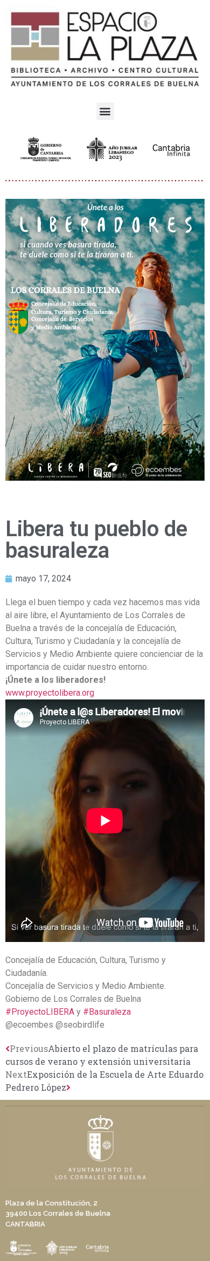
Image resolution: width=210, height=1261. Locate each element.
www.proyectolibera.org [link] (49, 693)
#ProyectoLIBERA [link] (39, 1012)
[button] (105, 111)
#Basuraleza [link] (107, 1012)
